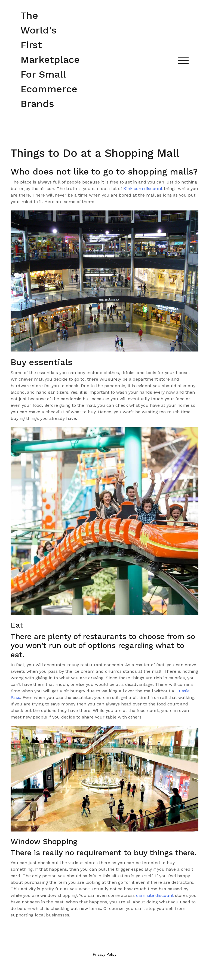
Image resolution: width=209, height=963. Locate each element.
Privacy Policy (104, 954)
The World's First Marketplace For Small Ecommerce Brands (50, 59)
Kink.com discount (142, 188)
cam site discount (155, 895)
